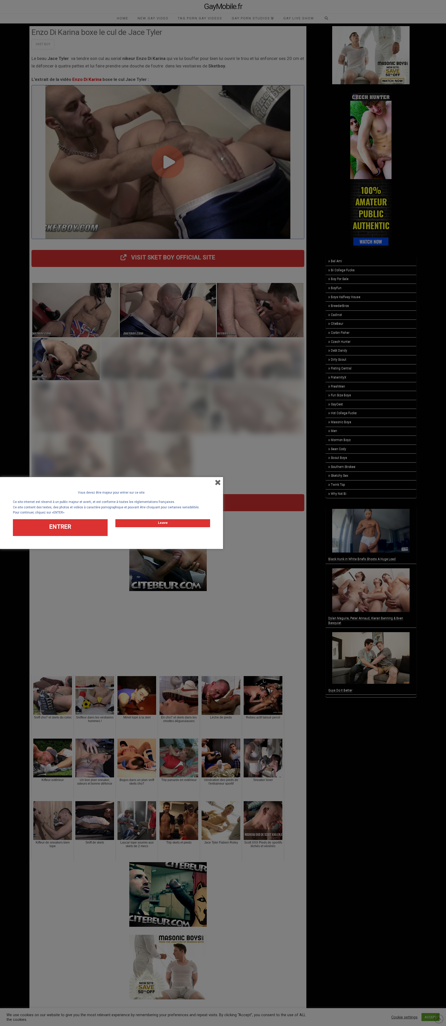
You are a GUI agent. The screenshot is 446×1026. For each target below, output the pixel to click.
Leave (163, 523)
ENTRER (60, 526)
